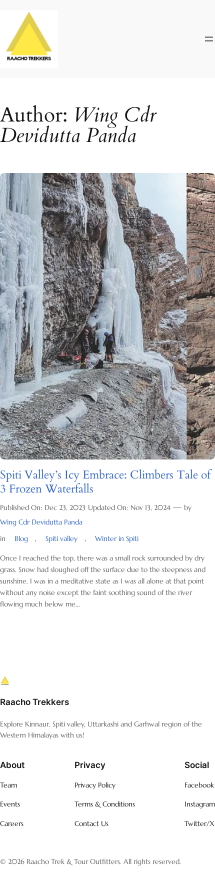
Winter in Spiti (116, 538)
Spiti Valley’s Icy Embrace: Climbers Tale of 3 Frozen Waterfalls (105, 482)
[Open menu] (209, 39)
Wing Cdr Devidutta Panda (41, 522)
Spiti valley (62, 538)
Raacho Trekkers (34, 702)
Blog (21, 538)
